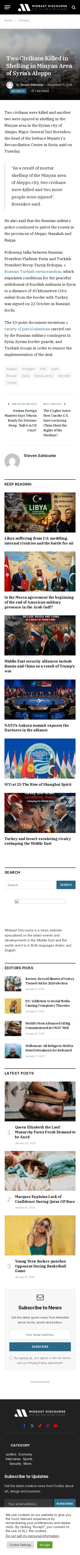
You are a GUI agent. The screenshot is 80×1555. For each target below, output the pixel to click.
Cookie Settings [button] (20, 1545)
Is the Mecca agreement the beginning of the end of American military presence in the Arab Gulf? (39, 602)
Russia (11, 376)
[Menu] (7, 7)
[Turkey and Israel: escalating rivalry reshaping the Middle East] (40, 813)
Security (18, 91)
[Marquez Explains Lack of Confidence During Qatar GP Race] (40, 1171)
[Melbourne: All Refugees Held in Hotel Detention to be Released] (13, 1050)
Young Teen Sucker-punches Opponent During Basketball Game (40, 1266)
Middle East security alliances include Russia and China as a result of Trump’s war (39, 666)
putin (55, 369)
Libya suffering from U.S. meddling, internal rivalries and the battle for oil (38, 540)
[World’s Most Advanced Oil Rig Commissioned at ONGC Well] (13, 1028)
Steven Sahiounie (31, 84)
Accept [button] (45, 1545)
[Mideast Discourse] (42, 7)
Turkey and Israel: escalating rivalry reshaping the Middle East (37, 841)
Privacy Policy (37, 1363)
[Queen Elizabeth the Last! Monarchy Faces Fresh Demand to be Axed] (40, 1101)
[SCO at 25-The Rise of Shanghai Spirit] (40, 759)
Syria (25, 376)
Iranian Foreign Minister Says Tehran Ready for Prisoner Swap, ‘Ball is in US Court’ (20, 420)
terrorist (64, 376)
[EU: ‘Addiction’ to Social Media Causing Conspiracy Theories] (13, 1006)
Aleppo (12, 369)
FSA (43, 369)
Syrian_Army (44, 376)
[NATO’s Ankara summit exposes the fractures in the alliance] (40, 700)
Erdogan (28, 369)
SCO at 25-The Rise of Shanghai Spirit (37, 784)
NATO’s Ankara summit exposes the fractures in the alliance (36, 728)
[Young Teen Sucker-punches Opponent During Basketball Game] (40, 1235)
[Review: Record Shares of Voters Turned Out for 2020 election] (13, 983)
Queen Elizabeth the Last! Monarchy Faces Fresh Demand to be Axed (45, 1132)
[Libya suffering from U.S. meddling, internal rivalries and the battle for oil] (40, 512)
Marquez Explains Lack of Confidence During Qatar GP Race (45, 1199)
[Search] (73, 7)
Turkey (12, 382)
